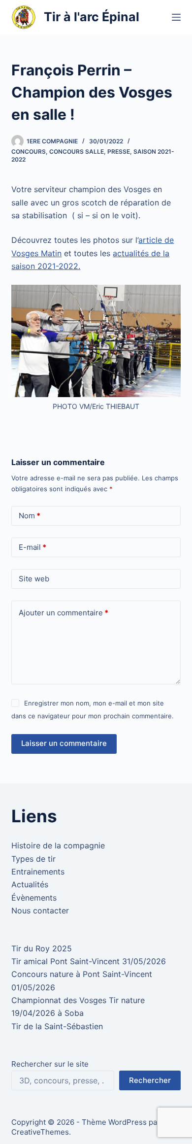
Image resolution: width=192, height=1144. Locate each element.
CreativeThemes (40, 1132)
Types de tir (33, 859)
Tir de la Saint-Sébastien (57, 1026)
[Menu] (176, 17)
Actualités (29, 884)
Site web (34, 578)
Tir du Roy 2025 (41, 948)
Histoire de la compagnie (58, 845)
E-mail (32, 547)
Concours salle (76, 151)
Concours (28, 151)
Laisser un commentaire (64, 743)
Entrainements (37, 871)
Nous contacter (40, 910)
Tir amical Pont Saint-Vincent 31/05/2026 (88, 961)
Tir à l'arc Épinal (91, 16)
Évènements (34, 898)
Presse (118, 151)
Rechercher (150, 1080)
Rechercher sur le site (50, 1064)
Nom (29, 515)
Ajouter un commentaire (63, 612)
